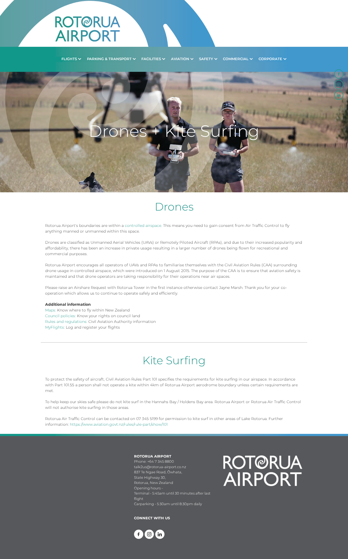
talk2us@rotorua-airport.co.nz (160, 467)
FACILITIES (151, 59)
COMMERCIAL (236, 59)
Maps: (50, 310)
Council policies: (60, 316)
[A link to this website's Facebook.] (338, 74)
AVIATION (180, 59)
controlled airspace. (143, 226)
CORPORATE (271, 59)
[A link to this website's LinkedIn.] (338, 95)
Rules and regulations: (66, 322)
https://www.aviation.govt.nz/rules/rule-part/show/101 (119, 424)
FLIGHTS (69, 59)
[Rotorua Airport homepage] (174, 23)
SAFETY (206, 59)
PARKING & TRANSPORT (110, 59)
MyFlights (54, 327)
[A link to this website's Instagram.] (338, 84)
